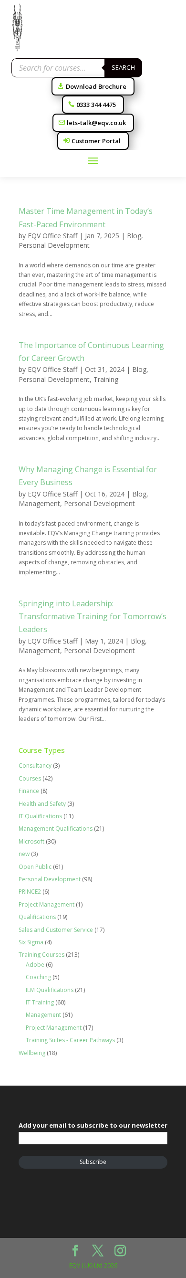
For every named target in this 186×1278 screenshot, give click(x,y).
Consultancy (35, 765)
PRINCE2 (30, 891)
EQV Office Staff (52, 235)
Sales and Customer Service (56, 930)
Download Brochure (96, 86)
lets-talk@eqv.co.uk (96, 122)
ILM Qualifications (49, 990)
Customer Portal (96, 141)
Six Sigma (31, 942)
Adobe (35, 965)
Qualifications (37, 917)
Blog (134, 235)
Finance (29, 791)
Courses (30, 778)
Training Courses (41, 955)
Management (39, 503)
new (24, 854)
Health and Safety (42, 804)
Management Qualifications (56, 828)
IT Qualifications (40, 816)
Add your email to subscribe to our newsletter (93, 1125)
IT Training (40, 1002)
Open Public (35, 867)
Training (105, 379)
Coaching (38, 977)
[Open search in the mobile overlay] (76, 67)
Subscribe (93, 1162)
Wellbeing (32, 1053)
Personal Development (54, 245)
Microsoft (31, 841)
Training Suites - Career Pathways (70, 1040)
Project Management (46, 904)
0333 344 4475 (96, 104)
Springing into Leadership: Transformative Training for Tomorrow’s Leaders (92, 616)
